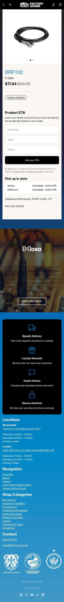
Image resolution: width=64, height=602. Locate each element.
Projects (6, 481)
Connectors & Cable (12, 524)
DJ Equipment (9, 507)
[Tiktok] (37, 595)
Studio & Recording (12, 514)
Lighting (6, 521)
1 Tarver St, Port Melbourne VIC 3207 (21, 428)
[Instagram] (26, 595)
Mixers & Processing (12, 517)
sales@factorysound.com (15, 545)
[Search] (10, 4)
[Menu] (3, 4)
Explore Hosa (32, 301)
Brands (6, 478)
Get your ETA (32, 160)
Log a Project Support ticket (16, 485)
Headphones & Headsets (15, 510)
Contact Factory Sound (14, 488)
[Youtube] (32, 595)
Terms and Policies (32, 588)
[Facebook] (21, 595)
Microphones (9, 500)
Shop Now (7, 474)
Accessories (8, 528)
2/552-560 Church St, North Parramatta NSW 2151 (28, 450)
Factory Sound (35, 581)
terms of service (35, 171)
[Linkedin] (43, 595)
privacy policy (18, 171)
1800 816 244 (9, 539)
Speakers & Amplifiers (13, 503)
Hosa (10, 77)
